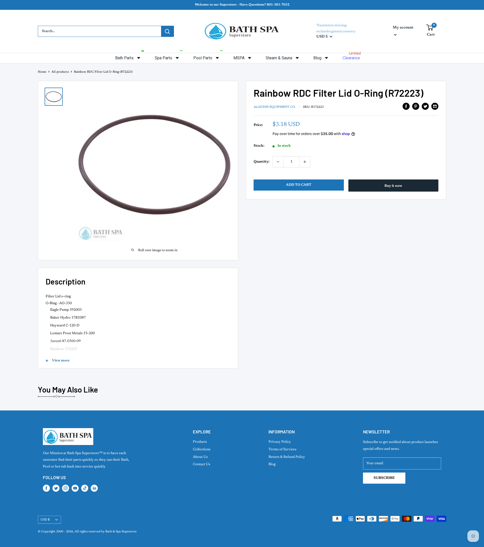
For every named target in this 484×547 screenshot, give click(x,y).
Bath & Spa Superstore (121, 531)
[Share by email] (434, 106)
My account (403, 28)
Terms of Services (282, 449)
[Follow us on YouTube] (75, 488)
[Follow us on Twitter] (55, 488)
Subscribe (384, 478)
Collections (201, 449)
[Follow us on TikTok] (84, 488)
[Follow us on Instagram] (65, 488)
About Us (200, 457)
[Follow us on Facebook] (46, 488)
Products (200, 442)
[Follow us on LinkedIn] (94, 488)
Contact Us (201, 464)
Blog (272, 464)
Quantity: (261, 162)
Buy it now (393, 186)
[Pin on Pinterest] (415, 106)
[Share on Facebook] (406, 106)
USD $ (45, 519)
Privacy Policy (279, 442)
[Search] (167, 31)
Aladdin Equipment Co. (275, 107)
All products (60, 71)
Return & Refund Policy (286, 457)
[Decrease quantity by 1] (278, 162)
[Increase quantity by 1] (304, 162)
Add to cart (298, 185)
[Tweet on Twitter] (425, 106)
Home (42, 71)
